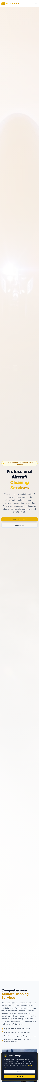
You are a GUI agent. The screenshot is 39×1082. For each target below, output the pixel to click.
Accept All (19, 1076)
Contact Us (19, 525)
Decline (19, 1071)
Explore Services (18, 519)
